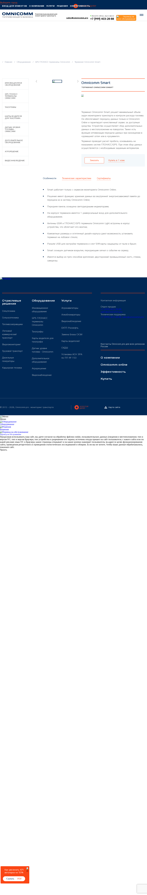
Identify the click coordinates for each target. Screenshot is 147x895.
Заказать (94, 160)
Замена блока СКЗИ (71, 334)
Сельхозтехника (10, 317)
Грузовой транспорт (12, 351)
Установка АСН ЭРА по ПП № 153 (71, 356)
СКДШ (64, 347)
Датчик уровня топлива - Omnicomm (12, 129)
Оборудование (24, 62)
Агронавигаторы (69, 308)
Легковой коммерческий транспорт (9, 334)
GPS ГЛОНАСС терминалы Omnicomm (53, 62)
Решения (62, 6)
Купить (106, 378)
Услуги (50, 6)
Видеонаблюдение (15, 161)
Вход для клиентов (14, 6)
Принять (3, 450)
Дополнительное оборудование (14, 141)
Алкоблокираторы (70, 314)
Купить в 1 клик (116, 160)
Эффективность (80, 6)
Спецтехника (8, 311)
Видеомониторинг (11, 344)
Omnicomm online (114, 364)
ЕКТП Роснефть (69, 328)
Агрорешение (12, 152)
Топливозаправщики (12, 324)
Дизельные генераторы (8, 359)
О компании (36, 6)
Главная (9, 62)
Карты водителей (70, 341)
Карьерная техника (12, 367)
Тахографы (10, 107)
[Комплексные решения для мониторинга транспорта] (17, 15)
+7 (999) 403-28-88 (111, 309)
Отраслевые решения (11, 302)
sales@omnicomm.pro (77, 18)
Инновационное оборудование (13, 84)
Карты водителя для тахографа (13, 117)
